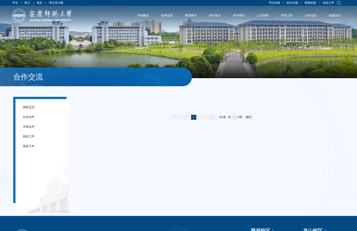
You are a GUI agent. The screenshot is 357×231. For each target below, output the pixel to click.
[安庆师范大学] (41, 18)
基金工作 (34, 165)
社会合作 (34, 123)
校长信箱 (286, 4)
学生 (15, 4)
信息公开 (327, 4)
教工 (30, 4)
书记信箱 (265, 4)
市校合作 (34, 137)
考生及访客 (63, 4)
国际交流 (34, 109)
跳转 (248, 117)
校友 (45, 4)
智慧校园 (306, 4)
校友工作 (34, 151)
